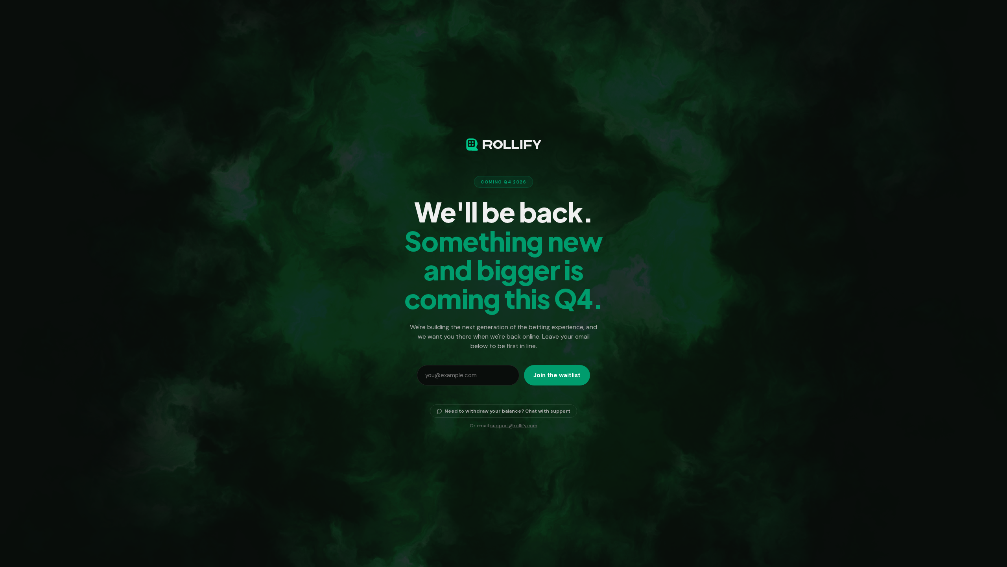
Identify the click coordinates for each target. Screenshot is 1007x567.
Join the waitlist (557, 375)
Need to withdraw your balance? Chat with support (507, 411)
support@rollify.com (513, 425)
